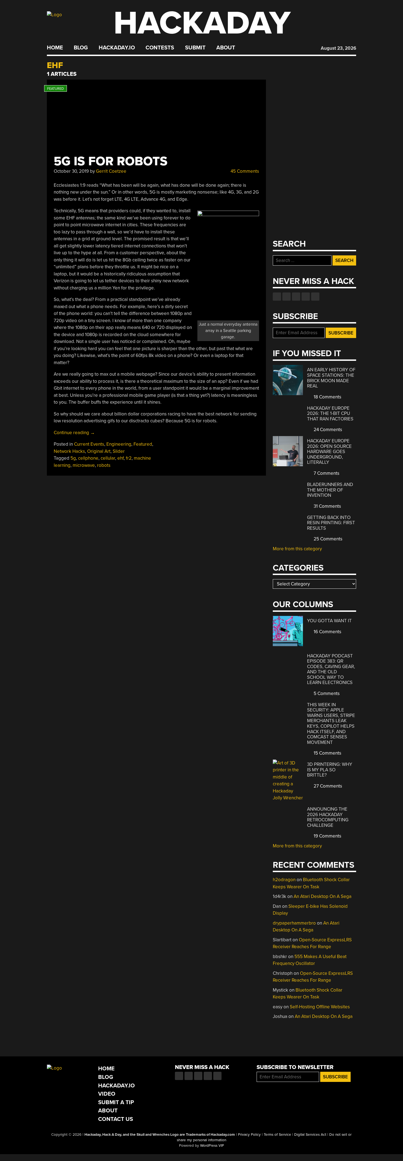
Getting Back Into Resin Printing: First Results (331, 523)
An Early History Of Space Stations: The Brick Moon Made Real (331, 378)
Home (55, 47)
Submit (195, 47)
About (225, 47)
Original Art (98, 451)
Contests (160, 47)
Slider (119, 451)
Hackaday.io (117, 47)
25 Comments (327, 539)
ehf (120, 458)
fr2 (129, 458)
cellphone (88, 458)
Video (106, 1093)
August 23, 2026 (338, 48)
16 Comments (327, 632)
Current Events (89, 444)
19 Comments (327, 836)
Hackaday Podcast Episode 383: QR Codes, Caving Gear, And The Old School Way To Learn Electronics (331, 669)
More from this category (297, 549)
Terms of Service (277, 1134)
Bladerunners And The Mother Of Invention (330, 490)
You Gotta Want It (329, 621)
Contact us (315, 296)
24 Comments (327, 429)
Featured (143, 444)
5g (73, 458)
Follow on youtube (296, 296)
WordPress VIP (212, 1145)
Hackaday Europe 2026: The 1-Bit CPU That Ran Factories (330, 413)
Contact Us (115, 1119)
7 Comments (326, 473)
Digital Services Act (310, 1134)
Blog (81, 47)
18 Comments (327, 397)
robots (103, 465)
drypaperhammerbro (294, 923)
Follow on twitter (286, 296)
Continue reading (74, 433)
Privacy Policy (249, 1134)
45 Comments (244, 171)
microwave (84, 465)
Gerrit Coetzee (111, 171)
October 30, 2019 (71, 171)
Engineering (118, 444)
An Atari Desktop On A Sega (322, 896)
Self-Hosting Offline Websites (320, 1007)
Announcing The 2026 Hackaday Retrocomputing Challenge (327, 817)
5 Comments (326, 693)
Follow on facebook (277, 296)
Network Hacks (69, 451)
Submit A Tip (116, 1102)
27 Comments (327, 786)
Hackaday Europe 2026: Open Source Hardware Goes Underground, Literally (329, 451)
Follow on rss (306, 296)
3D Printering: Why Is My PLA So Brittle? (329, 769)
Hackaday (202, 23)
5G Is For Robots (111, 161)
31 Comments (327, 506)
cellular (108, 458)
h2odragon (284, 880)
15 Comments (327, 753)
